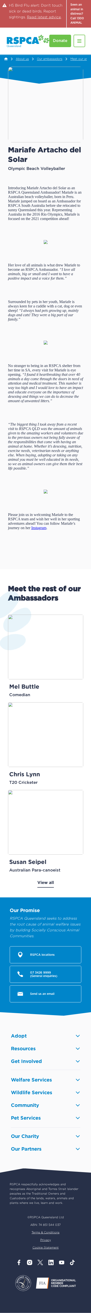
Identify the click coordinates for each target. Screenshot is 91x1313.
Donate (60, 41)
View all (45, 882)
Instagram (38, 528)
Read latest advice (44, 17)
